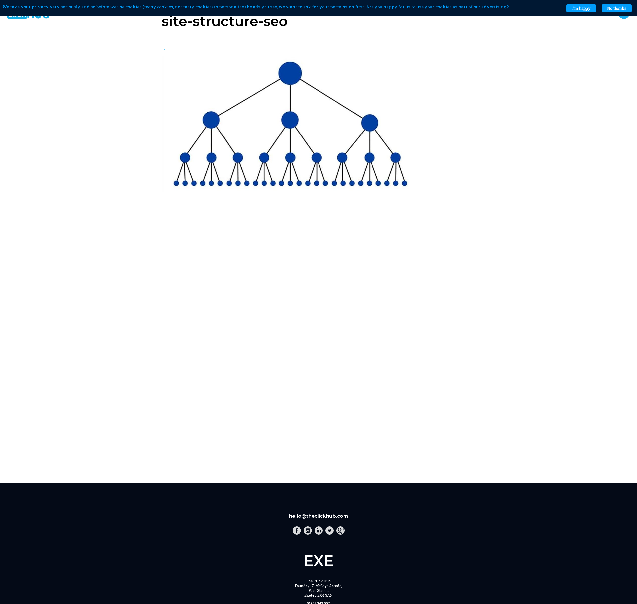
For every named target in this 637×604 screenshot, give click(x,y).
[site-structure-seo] (289, 190)
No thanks (616, 8)
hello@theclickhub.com (318, 516)
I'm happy (581, 8)
